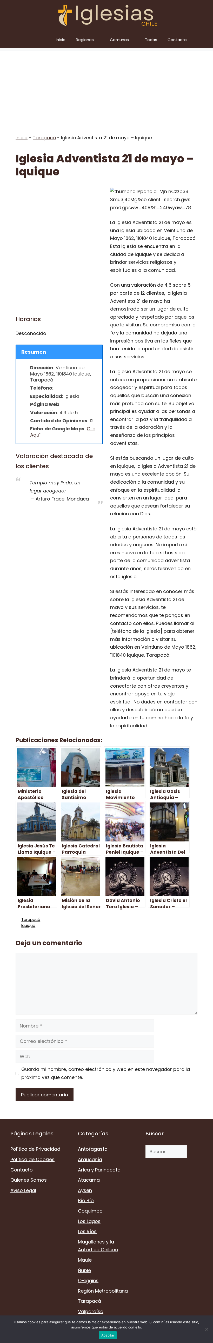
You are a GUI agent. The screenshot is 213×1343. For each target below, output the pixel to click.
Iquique (28, 925)
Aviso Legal (23, 1190)
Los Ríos (87, 1231)
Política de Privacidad (35, 1149)
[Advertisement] (106, 87)
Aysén (85, 1190)
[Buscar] (195, 1151)
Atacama (89, 1180)
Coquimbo (90, 1211)
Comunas (119, 39)
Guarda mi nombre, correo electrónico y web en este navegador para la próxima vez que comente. (105, 1073)
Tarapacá (44, 137)
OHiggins (88, 1280)
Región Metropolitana (103, 1291)
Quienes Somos (28, 1180)
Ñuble (84, 1270)
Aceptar (108, 1335)
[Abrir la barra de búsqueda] (205, 39)
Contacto (177, 39)
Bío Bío (86, 1200)
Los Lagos (89, 1221)
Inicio (60, 39)
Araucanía (90, 1159)
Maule (85, 1260)
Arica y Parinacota (99, 1170)
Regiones (85, 39)
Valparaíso (90, 1311)
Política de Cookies (32, 1159)
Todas (151, 39)
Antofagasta (93, 1149)
